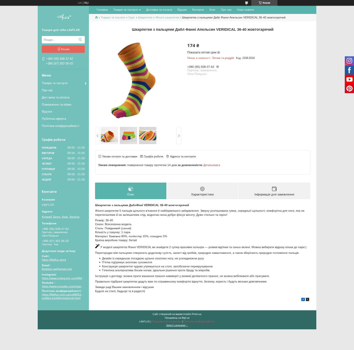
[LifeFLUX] (63, 17)
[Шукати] (80, 39)
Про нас (47, 90)
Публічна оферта (54, 118)
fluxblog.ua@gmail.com (57, 269)
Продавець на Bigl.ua (177, 317)
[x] (307, 300)
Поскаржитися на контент (167, 321)
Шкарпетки (145, 17)
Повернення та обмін (56, 104)
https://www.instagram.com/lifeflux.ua (66, 278)
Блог (212, 9)
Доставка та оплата (55, 97)
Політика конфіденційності (60, 126)
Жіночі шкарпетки (167, 17)
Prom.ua (196, 314)
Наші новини (245, 9)
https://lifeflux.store (54, 259)
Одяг (131, 17)
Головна (102, 9)
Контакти (198, 9)
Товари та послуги (54, 83)
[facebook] (303, 300)
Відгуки (47, 111)
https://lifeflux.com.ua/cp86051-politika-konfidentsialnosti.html (62, 296)
